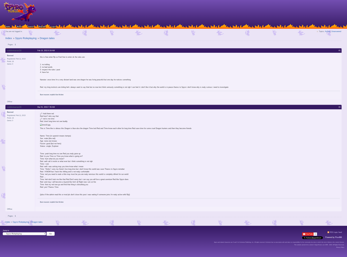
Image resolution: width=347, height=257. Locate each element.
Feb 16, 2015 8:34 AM (46, 51)
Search (31, 27)
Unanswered (336, 31)
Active (327, 31)
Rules (19, 27)
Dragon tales (47, 38)
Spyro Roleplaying (26, 38)
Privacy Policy (340, 247)
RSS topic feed (336, 232)
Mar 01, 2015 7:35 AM (46, 107)
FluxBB (338, 237)
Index (8, 27)
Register (42, 27)
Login (53, 27)
